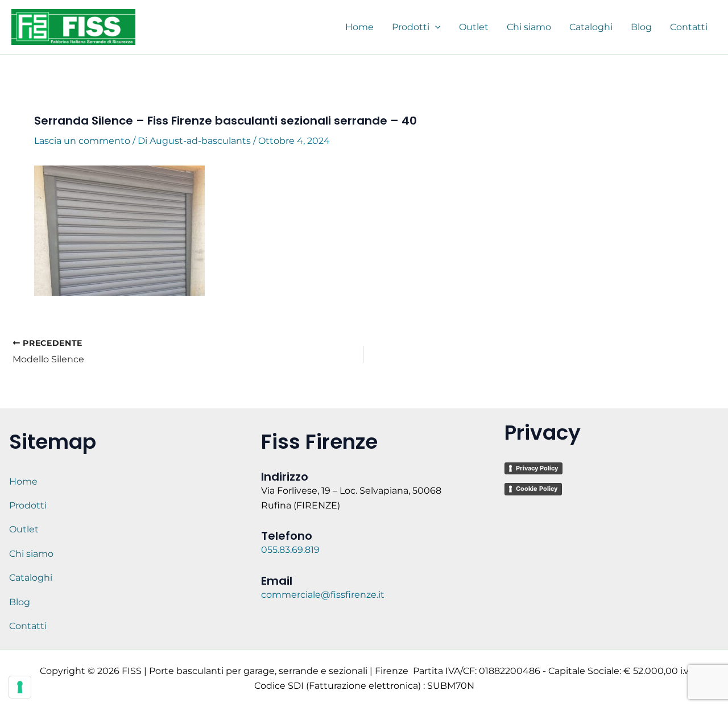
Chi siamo (31, 553)
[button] (435, 27)
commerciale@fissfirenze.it (322, 594)
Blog (19, 602)
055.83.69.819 (291, 549)
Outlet (24, 529)
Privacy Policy (537, 468)
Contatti (28, 626)
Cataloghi (30, 577)
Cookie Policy (536, 489)
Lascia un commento (82, 140)
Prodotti (28, 505)
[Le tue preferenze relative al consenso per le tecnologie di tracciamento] (20, 687)
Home (23, 481)
